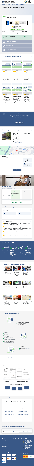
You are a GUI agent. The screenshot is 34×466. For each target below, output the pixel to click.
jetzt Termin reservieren (19, 122)
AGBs (13, 442)
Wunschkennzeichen (15, 4)
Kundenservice (4, 446)
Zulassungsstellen (22, 4)
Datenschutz (14, 441)
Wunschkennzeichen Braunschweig (24, 431)
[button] (4, 379)
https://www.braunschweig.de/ (19, 144)
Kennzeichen (8, 4)
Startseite (3, 4)
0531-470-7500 (17, 139)
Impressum (14, 440)
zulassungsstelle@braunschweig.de (20, 142)
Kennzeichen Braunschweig (13, 431)
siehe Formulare (28, 348)
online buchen (12, 213)
